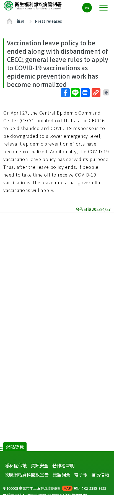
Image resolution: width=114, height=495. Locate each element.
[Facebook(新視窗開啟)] (65, 92)
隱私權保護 (16, 465)
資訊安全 (39, 465)
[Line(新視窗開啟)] (75, 92)
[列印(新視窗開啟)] (85, 92)
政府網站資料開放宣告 (26, 474)
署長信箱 (100, 474)
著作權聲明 (63, 465)
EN (87, 7)
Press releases (48, 21)
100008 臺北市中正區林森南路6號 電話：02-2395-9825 (56, 488)
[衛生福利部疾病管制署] (33, 5)
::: (5, 32)
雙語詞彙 (61, 474)
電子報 (80, 474)
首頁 (20, 21)
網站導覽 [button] (15, 446)
